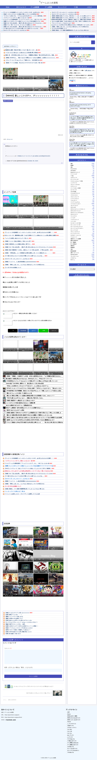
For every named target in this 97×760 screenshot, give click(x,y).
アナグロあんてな (71, 738)
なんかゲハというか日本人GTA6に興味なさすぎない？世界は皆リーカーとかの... (70, 24)
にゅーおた (69, 729)
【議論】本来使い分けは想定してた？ (14, 618)
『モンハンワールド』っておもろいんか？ (61, 23)
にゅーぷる (69, 731)
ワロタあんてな (70, 752)
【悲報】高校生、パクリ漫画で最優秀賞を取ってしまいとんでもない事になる (70, 30)
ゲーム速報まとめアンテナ (72, 744)
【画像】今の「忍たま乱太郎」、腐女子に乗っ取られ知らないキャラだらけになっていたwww (29, 247)
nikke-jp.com (9, 139)
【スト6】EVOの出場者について (59, 28)
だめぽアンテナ (70, 725)
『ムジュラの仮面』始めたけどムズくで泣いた (16, 238)
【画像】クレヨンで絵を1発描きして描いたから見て (18, 241)
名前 (5, 667)
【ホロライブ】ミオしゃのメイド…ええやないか (14, 30)
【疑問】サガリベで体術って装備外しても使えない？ (17, 629)
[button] (93, 42)
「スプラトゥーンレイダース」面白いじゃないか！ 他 (16, 17)
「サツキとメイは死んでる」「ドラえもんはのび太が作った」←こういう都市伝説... (23, 15)
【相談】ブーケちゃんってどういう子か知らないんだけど (19, 628)
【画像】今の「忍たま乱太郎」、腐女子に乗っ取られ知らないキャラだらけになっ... (23, 23)
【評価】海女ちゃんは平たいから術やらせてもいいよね (18, 620)
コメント (8, 648)
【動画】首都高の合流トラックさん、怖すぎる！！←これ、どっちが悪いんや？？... (71, 15)
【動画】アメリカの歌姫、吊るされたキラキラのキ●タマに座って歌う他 (23, 62)
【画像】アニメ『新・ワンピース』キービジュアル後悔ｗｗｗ (18, 24)
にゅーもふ (69, 733)
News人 (69, 714)
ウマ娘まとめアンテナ (71, 740)
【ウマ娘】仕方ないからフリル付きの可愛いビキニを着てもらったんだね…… (21, 28)
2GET (68, 712)
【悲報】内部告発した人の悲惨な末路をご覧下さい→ (18, 244)
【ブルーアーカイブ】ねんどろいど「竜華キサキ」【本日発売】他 (22, 60)
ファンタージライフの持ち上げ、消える (15, 491)
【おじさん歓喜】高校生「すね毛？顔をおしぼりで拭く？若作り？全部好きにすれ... (71, 21)
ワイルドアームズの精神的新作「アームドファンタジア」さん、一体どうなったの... (23, 19)
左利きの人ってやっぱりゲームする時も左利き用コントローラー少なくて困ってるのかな (27, 471)
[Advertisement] (33, 38)
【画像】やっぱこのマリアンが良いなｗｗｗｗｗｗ (17, 612)
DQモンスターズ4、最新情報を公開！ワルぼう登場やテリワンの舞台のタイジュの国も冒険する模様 (30, 235)
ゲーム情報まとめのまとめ (72, 742)
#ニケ (24, 156)
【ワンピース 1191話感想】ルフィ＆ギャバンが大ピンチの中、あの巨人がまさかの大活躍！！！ (29, 232)
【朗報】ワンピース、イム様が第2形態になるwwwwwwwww (20, 261)
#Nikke (20, 156)
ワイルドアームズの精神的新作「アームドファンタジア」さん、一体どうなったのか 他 (27, 463)
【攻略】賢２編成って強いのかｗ (13, 633)
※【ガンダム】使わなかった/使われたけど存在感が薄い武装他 (21, 52)
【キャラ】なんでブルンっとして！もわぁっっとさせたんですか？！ (21, 622)
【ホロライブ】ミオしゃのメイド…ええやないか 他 (63, 12)
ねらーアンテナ (70, 735)
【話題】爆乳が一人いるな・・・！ (13, 614)
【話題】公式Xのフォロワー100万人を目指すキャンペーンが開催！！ (21, 626)
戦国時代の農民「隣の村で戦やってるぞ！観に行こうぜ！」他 (21, 50)
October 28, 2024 (33, 161)
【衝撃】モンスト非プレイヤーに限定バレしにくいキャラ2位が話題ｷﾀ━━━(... (22, 21)
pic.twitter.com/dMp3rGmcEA (41, 156)
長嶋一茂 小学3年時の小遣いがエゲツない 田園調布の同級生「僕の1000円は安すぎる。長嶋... (30, 55)
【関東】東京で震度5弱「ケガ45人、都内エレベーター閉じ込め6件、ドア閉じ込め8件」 (27, 250)
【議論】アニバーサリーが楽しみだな (14, 616)
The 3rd (69, 721)
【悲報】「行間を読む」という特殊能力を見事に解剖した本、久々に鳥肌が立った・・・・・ (28, 253)
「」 (88, 70)
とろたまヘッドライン (71, 727)
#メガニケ (29, 156)
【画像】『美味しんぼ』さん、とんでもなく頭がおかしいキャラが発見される (70, 26)
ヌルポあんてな (70, 746)
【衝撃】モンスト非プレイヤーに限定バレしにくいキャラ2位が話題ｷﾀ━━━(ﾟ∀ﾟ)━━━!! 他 (29, 465)
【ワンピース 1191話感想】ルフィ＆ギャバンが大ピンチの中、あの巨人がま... (22, 12)
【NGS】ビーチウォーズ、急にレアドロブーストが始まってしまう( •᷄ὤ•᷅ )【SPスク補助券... (28, 468)
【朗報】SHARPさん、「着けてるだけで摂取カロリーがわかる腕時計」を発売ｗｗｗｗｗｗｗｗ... (30, 57)
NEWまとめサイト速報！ (72, 716)
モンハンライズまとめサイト (73, 750)
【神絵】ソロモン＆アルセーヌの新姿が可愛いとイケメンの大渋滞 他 (19, 14)
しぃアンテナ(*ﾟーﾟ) (71, 723)
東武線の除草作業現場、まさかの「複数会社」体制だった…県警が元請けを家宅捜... (71, 19)
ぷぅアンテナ (70, 737)
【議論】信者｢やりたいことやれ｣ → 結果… (15, 624)
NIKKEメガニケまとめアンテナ (73, 717)
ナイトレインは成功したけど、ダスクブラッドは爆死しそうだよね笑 (22, 494)
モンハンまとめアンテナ (72, 748)
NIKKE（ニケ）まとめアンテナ (73, 719)
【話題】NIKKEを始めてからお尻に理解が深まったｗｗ (18, 631)
